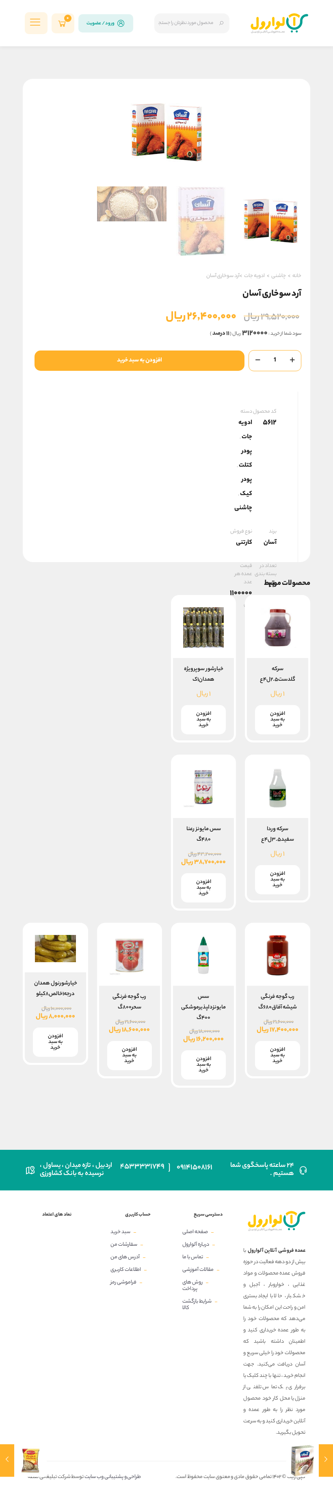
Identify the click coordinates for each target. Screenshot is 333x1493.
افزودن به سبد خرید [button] (277, 719)
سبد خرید (120, 1232)
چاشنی (278, 276)
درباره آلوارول (195, 1244)
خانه (296, 276)
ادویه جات (254, 276)
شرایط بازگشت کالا (197, 1304)
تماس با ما (192, 1257)
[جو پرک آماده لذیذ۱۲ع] (7, 1460)
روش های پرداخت (192, 1285)
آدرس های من (125, 1257)
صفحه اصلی (195, 1232)
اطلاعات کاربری (125, 1270)
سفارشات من (123, 1244)
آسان (270, 543)
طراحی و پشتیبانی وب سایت (112, 1477)
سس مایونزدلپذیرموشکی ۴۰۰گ (203, 1007)
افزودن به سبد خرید (139, 361)
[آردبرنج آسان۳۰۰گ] (326, 1460)
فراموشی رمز (123, 1282)
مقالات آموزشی (198, 1270)
